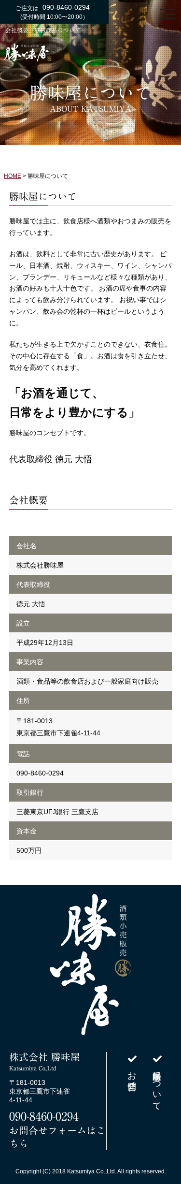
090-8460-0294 (44, 1116)
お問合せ (132, 1074)
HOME (12, 176)
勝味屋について (157, 1084)
